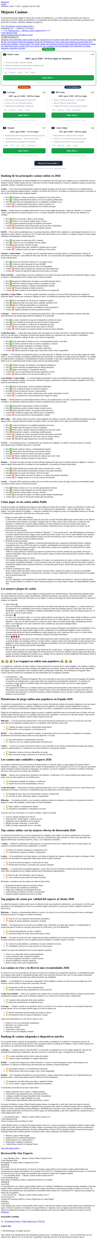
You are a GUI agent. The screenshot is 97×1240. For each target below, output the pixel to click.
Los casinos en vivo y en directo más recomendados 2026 (52, 46)
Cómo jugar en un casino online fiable (54, 40)
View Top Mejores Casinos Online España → (18, 26)
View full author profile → (11, 1148)
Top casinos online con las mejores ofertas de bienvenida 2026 (54, 44)
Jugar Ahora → (48, 78)
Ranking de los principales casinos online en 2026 (20, 40)
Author (3, 4)
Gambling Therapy (12, 1221)
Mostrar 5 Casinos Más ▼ (48, 163)
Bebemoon (5, 2)
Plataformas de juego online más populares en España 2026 (65, 42)
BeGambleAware (29, 1221)
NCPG (41, 1221)
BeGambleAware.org (60, 168)
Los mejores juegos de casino (80, 40)
